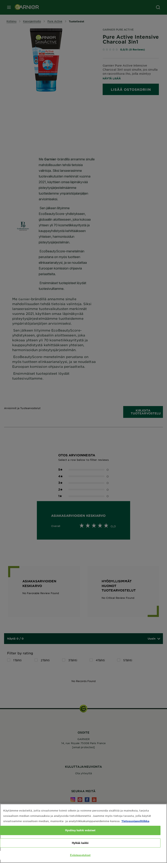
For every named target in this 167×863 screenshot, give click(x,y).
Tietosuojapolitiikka (135, 821)
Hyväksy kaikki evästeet (80, 830)
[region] (83, 833)
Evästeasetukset (80, 855)
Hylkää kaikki (80, 842)
